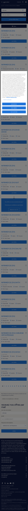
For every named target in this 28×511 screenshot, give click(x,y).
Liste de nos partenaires (7, 99)
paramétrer (14, 104)
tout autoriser (14, 111)
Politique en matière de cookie (11, 97)
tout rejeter (14, 108)
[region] (14, 93)
